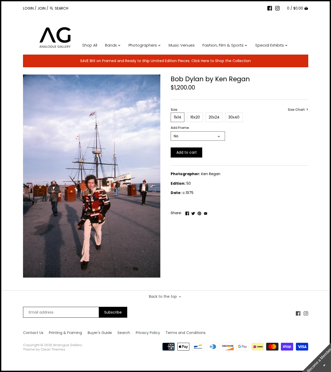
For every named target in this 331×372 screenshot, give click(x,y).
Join (41, 8)
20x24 (214, 117)
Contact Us (33, 332)
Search (123, 332)
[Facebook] (269, 8)
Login (28, 8)
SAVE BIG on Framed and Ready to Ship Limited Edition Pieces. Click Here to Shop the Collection (165, 60)
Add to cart (186, 152)
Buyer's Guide (100, 332)
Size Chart (296, 110)
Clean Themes (53, 349)
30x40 (233, 117)
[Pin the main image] (199, 212)
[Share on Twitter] (193, 212)
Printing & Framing (65, 332)
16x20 (195, 117)
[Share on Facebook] (187, 212)
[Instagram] (277, 8)
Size (174, 109)
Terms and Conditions (186, 332)
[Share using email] (205, 212)
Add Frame (180, 128)
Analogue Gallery (67, 345)
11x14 (177, 117)
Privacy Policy (148, 332)
